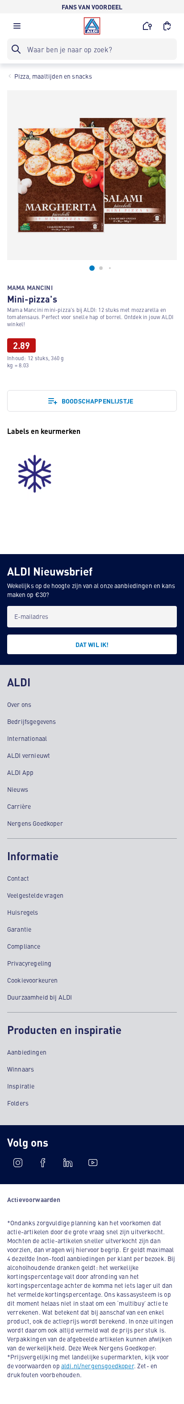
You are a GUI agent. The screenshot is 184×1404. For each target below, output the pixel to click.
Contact (18, 878)
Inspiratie (21, 1085)
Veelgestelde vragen (35, 895)
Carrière (19, 806)
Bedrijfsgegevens (31, 721)
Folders (18, 1102)
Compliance (24, 946)
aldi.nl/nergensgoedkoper (97, 1365)
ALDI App (20, 772)
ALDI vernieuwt (28, 755)
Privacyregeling (29, 962)
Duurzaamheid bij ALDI (39, 996)
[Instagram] (18, 1162)
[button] (17, 28)
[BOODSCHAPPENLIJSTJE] (167, 26)
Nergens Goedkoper (35, 823)
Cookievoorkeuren (32, 979)
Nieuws (17, 789)
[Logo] (92, 26)
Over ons (19, 704)
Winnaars (20, 1068)
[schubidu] (43, 1162)
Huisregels (22, 912)
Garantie (19, 929)
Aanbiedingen (26, 1051)
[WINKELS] (147, 26)
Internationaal (27, 738)
